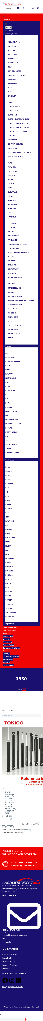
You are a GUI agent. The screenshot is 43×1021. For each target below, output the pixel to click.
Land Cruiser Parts (10, 628)
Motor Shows (8, 659)
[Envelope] (18, 980)
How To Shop (8, 636)
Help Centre (7, 633)
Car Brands (9, 460)
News (5, 651)
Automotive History (11, 656)
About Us (6, 639)
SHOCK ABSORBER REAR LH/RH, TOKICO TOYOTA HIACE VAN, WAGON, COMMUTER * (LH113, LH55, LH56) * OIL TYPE (10, 802)
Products (6, 19)
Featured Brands (9, 630)
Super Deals (10, 623)
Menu (4, 16)
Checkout (10, 827)
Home (4, 710)
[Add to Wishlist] (4, 787)
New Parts (9, 31)
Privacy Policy (8, 645)
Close (8, 27)
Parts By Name (11, 33)
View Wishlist (25, 829)
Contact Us (7, 642)
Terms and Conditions (11, 648)
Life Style (6, 653)
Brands (8, 346)
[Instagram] (12, 980)
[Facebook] (5, 980)
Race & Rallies (8, 665)
